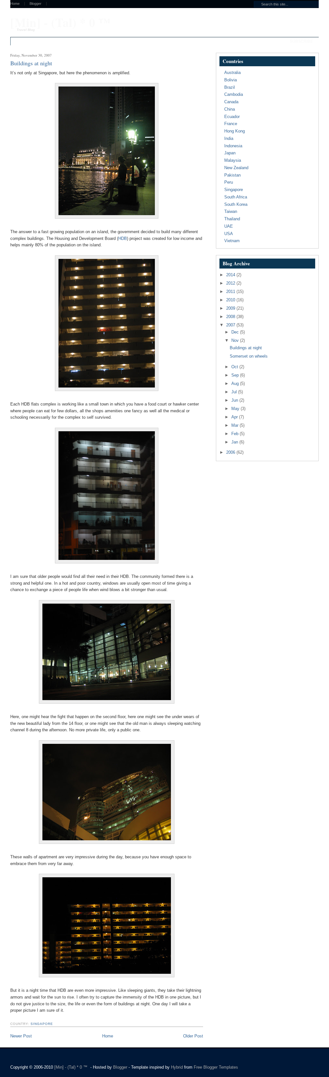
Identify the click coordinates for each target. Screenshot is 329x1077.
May (236, 408)
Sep (235, 375)
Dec (235, 332)
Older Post (193, 1036)
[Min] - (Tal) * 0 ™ (60, 22)
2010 (231, 299)
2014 (231, 274)
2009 (231, 308)
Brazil (229, 87)
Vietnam (232, 240)
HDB (122, 238)
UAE (228, 226)
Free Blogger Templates (216, 1067)
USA (228, 233)
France (230, 123)
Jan (235, 442)
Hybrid (177, 1067)
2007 (231, 325)
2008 (231, 316)
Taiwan (230, 211)
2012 (231, 283)
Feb (235, 433)
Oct (235, 366)
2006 (231, 452)
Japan (230, 153)
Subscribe (301, 41)
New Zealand (236, 167)
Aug (235, 383)
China (229, 109)
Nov (235, 340)
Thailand (232, 218)
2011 (231, 291)
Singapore (42, 1024)
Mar (235, 425)
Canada (231, 101)
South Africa (235, 197)
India (228, 138)
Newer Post (21, 1036)
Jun (235, 400)
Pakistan (232, 175)
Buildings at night (246, 347)
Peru (228, 182)
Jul (234, 391)
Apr (235, 417)
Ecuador (232, 116)
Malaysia (232, 160)
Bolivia (230, 80)
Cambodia (233, 94)
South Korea (235, 204)
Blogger (35, 3)
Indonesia (233, 145)
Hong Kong (234, 131)
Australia (232, 72)
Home (15, 3)
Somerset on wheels (249, 356)
